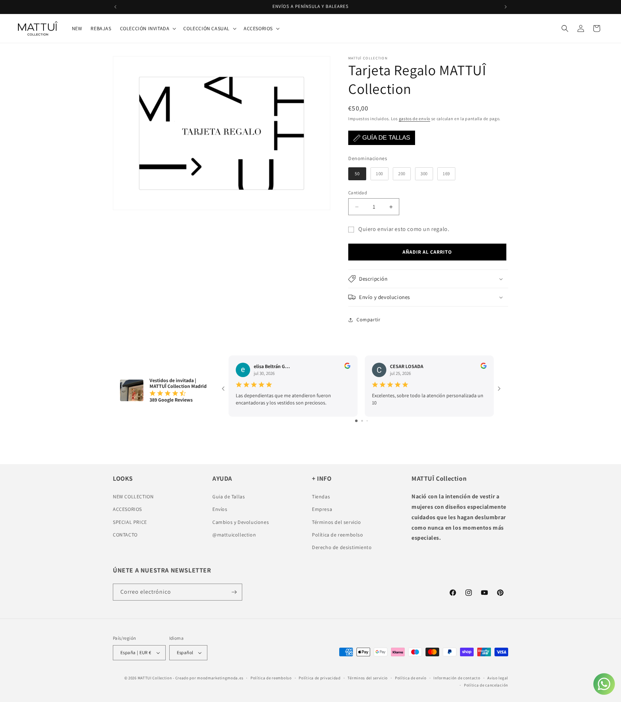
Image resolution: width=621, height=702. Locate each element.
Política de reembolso (337, 534)
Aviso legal (497, 677)
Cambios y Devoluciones (240, 522)
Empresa (322, 509)
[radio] (357, 173)
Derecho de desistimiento (342, 547)
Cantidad (357, 193)
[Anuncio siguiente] (506, 7)
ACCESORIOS (127, 509)
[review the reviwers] (347, 367)
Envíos (219, 509)
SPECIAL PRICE (130, 522)
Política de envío (411, 677)
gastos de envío (415, 118)
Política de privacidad (319, 677)
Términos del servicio (336, 522)
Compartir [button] (368, 319)
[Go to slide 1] (356, 421)
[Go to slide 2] (362, 421)
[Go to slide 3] (367, 421)
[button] (147, 28)
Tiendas (321, 496)
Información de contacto (456, 677)
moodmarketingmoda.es (220, 677)
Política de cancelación (486, 685)
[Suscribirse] (234, 592)
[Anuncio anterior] (115, 7)
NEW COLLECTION (133, 496)
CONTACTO (125, 534)
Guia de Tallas (228, 496)
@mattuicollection (234, 534)
